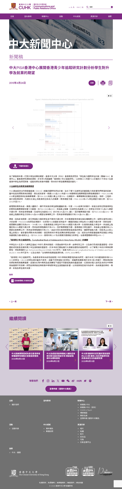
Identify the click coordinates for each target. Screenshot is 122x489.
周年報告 (49, 429)
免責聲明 (51, 483)
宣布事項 (27, 16)
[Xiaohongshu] (79, 380)
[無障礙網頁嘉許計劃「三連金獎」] (72, 471)
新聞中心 (45, 16)
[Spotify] (90, 380)
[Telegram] (88, 85)
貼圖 (82, 431)
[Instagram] (48, 380)
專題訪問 (49, 431)
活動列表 (15, 429)
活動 (61, 16)
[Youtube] (63, 380)
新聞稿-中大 (85, 405)
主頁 (12, 16)
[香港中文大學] (20, 6)
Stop (110, 95)
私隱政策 (42, 483)
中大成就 (76, 16)
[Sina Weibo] (94, 85)
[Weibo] (73, 380)
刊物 (82, 439)
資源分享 (94, 16)
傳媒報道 (83, 413)
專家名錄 (83, 416)
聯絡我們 (70, 483)
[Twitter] (83, 85)
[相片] (61, 127)
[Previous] (13, 128)
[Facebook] (72, 85)
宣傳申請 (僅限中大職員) (89, 418)
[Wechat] (68, 380)
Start (108, 95)
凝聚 (110, 16)
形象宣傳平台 (85, 442)
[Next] (109, 128)
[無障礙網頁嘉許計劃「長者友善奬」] (88, 471)
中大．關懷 (16, 452)
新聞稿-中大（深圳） (88, 407)
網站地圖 (79, 483)
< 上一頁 (13, 301)
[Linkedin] (77, 85)
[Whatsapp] (99, 85)
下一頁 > (109, 301)
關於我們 (15, 405)
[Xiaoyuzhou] (85, 380)
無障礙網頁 (61, 483)
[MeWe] (105, 85)
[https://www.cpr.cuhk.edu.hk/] (44, 6)
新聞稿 (16, 57)
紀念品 (83, 437)
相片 (82, 429)
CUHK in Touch (86, 410)
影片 (82, 434)
